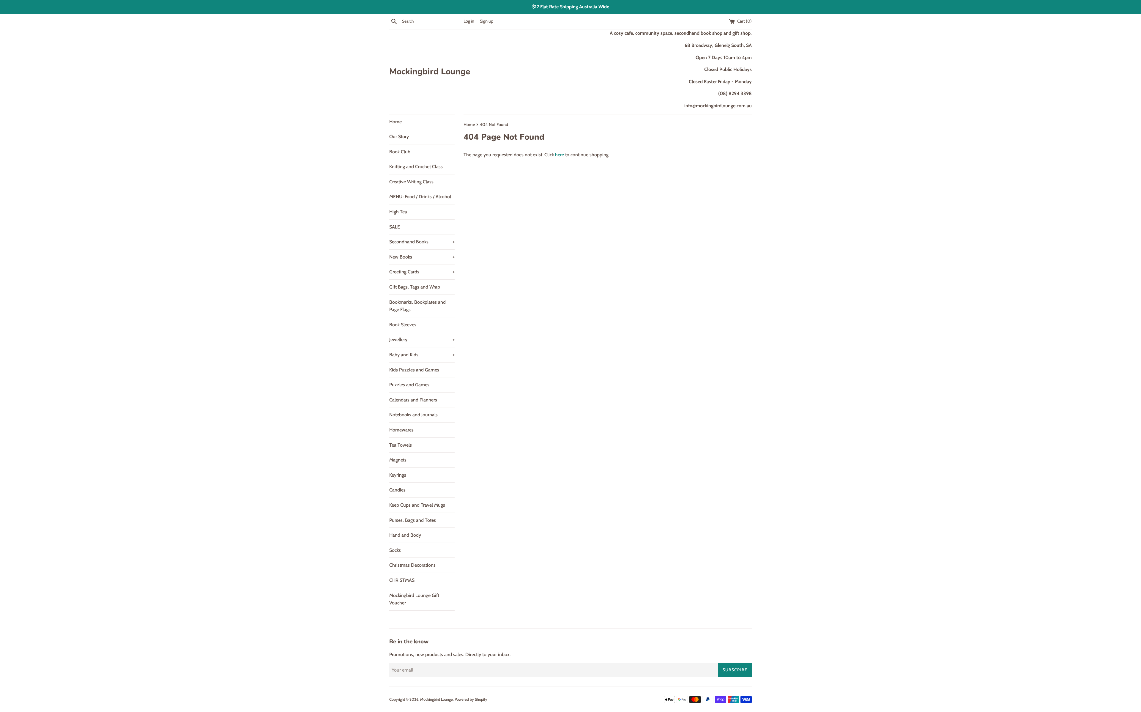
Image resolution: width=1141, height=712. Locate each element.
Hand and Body (405, 535)
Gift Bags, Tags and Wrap (414, 287)
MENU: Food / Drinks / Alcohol (420, 196)
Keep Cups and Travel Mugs (417, 505)
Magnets (397, 460)
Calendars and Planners (413, 400)
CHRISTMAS (402, 580)
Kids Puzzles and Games (414, 370)
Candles (397, 490)
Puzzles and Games (409, 384)
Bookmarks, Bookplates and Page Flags (417, 306)
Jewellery (422, 339)
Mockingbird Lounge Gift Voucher (414, 599)
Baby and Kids (422, 354)
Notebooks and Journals (413, 415)
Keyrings (397, 475)
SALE (394, 227)
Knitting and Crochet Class (416, 166)
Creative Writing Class (411, 182)
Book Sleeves (402, 324)
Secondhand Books (422, 242)
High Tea (398, 212)
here (559, 154)
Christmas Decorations (412, 565)
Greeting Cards (422, 272)
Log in (469, 21)
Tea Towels (400, 445)
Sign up (486, 21)
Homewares (401, 430)
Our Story (399, 136)
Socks (395, 550)
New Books (422, 257)
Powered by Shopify (471, 699)
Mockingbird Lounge (429, 71)
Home (395, 122)
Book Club (399, 152)
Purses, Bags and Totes (412, 520)
